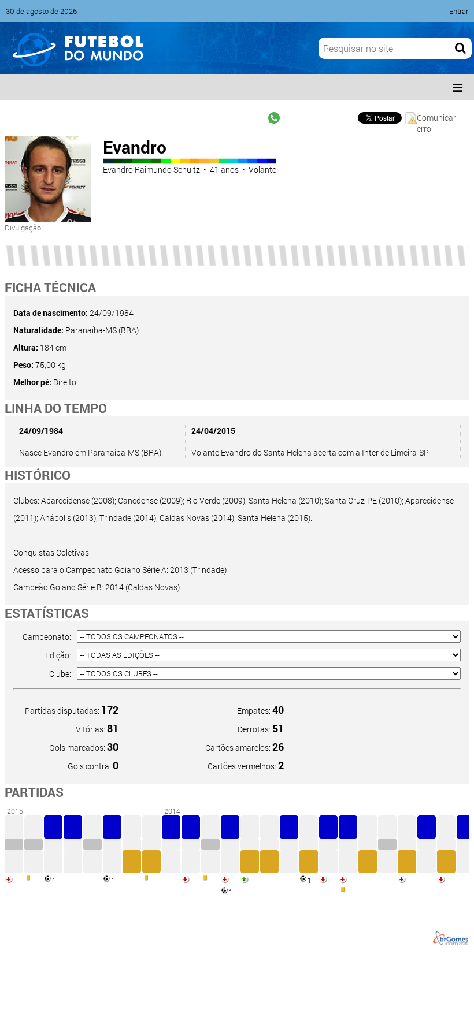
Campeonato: (47, 636)
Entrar (458, 11)
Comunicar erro (436, 118)
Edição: (58, 655)
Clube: (60, 673)
